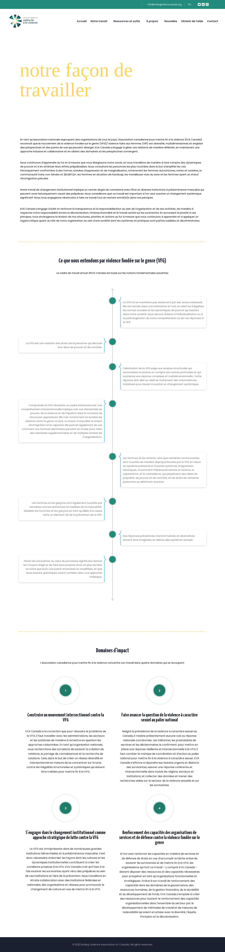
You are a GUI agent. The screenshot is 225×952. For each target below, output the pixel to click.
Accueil (82, 21)
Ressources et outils (126, 21)
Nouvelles (170, 21)
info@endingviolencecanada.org (165, 4)
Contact (212, 21)
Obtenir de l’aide (192, 21)
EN (190, 4)
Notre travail (99, 21)
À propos (152, 21)
